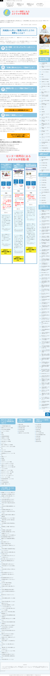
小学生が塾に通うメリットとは (45, 408)
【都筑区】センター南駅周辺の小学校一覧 (44, 154)
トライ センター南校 (45, 140)
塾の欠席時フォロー (45, 272)
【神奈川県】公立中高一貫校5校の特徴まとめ (45, 246)
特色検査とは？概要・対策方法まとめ (45, 253)
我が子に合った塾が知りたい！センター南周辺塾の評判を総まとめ (44, 59)
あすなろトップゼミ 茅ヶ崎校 (45, 131)
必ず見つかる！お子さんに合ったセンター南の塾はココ (44, 31)
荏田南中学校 (44, 187)
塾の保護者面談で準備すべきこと (45, 267)
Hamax (43, 76)
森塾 (42, 74)
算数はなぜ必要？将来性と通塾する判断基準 (45, 240)
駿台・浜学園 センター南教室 (46, 92)
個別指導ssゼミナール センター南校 (46, 104)
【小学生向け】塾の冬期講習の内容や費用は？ (45, 366)
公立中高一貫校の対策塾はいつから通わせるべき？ (45, 323)
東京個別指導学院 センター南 (45, 143)
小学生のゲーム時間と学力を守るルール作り (45, 237)
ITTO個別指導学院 (5, 482)
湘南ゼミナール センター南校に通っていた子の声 (45, 124)
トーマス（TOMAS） (45, 71)
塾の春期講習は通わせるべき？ (45, 316)
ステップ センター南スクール (45, 137)
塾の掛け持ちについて (45, 373)
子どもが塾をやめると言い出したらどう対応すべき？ (45, 290)
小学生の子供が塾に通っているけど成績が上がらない (45, 342)
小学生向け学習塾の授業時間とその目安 (45, 231)
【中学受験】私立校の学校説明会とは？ (45, 250)
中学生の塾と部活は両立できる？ (45, 224)
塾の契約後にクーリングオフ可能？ (45, 243)
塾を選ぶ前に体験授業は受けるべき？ (45, 297)
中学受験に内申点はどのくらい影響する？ (45, 363)
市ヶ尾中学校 (44, 177)
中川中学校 (43, 197)
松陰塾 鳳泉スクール (45, 150)
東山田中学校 (44, 202)
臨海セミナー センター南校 (45, 128)
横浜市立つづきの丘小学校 (45, 170)
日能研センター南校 (45, 81)
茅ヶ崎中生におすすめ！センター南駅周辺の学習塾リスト (25, 675)
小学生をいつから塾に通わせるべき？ (45, 391)
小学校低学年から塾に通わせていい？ (45, 312)
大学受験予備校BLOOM (44, 64)
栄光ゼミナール (44, 145)
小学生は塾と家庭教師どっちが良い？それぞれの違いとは (45, 347)
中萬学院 (43, 111)
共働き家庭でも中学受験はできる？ (45, 214)
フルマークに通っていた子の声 (45, 118)
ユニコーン (43, 89)
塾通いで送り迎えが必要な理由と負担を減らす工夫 (45, 286)
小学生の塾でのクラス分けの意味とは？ (45, 303)
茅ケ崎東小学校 (44, 162)
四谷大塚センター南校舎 (45, 87)
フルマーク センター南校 (45, 114)
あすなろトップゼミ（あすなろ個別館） (45, 95)
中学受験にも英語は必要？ (45, 256)
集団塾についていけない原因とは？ (45, 211)
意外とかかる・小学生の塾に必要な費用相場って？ (45, 355)
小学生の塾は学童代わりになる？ (45, 221)
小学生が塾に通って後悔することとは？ (45, 278)
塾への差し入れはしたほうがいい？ (45, 294)
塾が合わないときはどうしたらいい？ (45, 336)
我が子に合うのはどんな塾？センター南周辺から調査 (18, 135)
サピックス (43, 98)
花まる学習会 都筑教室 (46, 69)
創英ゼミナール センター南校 (46, 67)
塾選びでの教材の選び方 (45, 275)
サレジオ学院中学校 (45, 189)
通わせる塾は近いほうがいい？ (45, 309)
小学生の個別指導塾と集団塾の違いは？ (45, 405)
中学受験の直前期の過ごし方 (45, 234)
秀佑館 (43, 109)
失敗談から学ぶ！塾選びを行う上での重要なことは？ (45, 384)
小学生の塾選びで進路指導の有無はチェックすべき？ (45, 282)
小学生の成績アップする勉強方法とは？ (45, 387)
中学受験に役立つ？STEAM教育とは (45, 264)
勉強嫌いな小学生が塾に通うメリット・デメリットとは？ (45, 217)
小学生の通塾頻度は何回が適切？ (45, 330)
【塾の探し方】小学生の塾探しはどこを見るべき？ (45, 394)
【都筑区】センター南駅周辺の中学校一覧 (44, 175)
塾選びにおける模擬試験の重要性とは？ (45, 270)
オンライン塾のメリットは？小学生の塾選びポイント (45, 398)
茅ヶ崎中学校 (44, 182)
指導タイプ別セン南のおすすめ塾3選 (44, 52)
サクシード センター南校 (45, 134)
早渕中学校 (38, 429)
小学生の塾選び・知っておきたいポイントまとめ (9, 144)
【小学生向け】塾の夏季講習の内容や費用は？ (45, 359)
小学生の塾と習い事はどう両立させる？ (45, 306)
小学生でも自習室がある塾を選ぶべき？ (45, 333)
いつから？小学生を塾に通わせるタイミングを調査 (45, 351)
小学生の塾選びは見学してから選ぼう (45, 339)
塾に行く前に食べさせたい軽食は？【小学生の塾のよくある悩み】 (45, 370)
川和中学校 (43, 195)
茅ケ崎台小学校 (44, 165)
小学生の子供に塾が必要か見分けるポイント (45, 376)
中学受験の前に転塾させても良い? (45, 402)
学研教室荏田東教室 (45, 79)
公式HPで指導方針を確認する (5, 252)
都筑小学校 (43, 157)
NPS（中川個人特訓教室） (45, 101)
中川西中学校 (44, 180)
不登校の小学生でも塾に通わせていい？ (45, 327)
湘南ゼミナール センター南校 (45, 121)
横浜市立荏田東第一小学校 (45, 160)
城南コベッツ (44, 106)
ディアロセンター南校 (45, 84)
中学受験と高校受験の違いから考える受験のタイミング (45, 260)
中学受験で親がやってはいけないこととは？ (45, 319)
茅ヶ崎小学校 (44, 167)
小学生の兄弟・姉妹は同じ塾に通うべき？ (45, 227)
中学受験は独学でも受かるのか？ (45, 300)
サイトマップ (45, 411)
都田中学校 (43, 200)
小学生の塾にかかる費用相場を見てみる (18, 110)
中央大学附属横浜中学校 (45, 193)
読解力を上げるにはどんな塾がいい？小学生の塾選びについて (45, 380)
